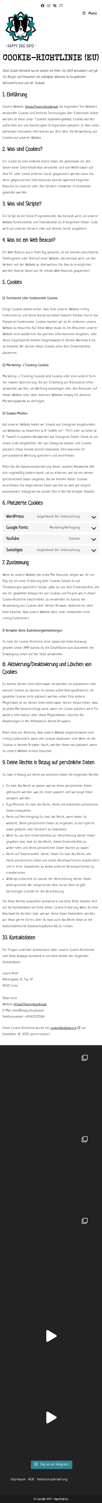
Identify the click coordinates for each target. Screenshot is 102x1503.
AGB (31, 1479)
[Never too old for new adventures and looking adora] (51, 1254)
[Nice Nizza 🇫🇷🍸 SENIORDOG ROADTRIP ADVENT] (51, 1091)
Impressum (18, 1479)
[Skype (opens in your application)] (55, 6)
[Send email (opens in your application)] (60, 6)
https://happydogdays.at (41, 107)
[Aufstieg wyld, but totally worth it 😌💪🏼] (51, 1173)
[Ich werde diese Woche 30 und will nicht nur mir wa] (51, 1417)
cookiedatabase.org (63, 1028)
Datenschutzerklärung (52, 1479)
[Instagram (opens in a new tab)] (49, 6)
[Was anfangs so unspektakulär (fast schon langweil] (51, 1335)
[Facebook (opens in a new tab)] (42, 6)
